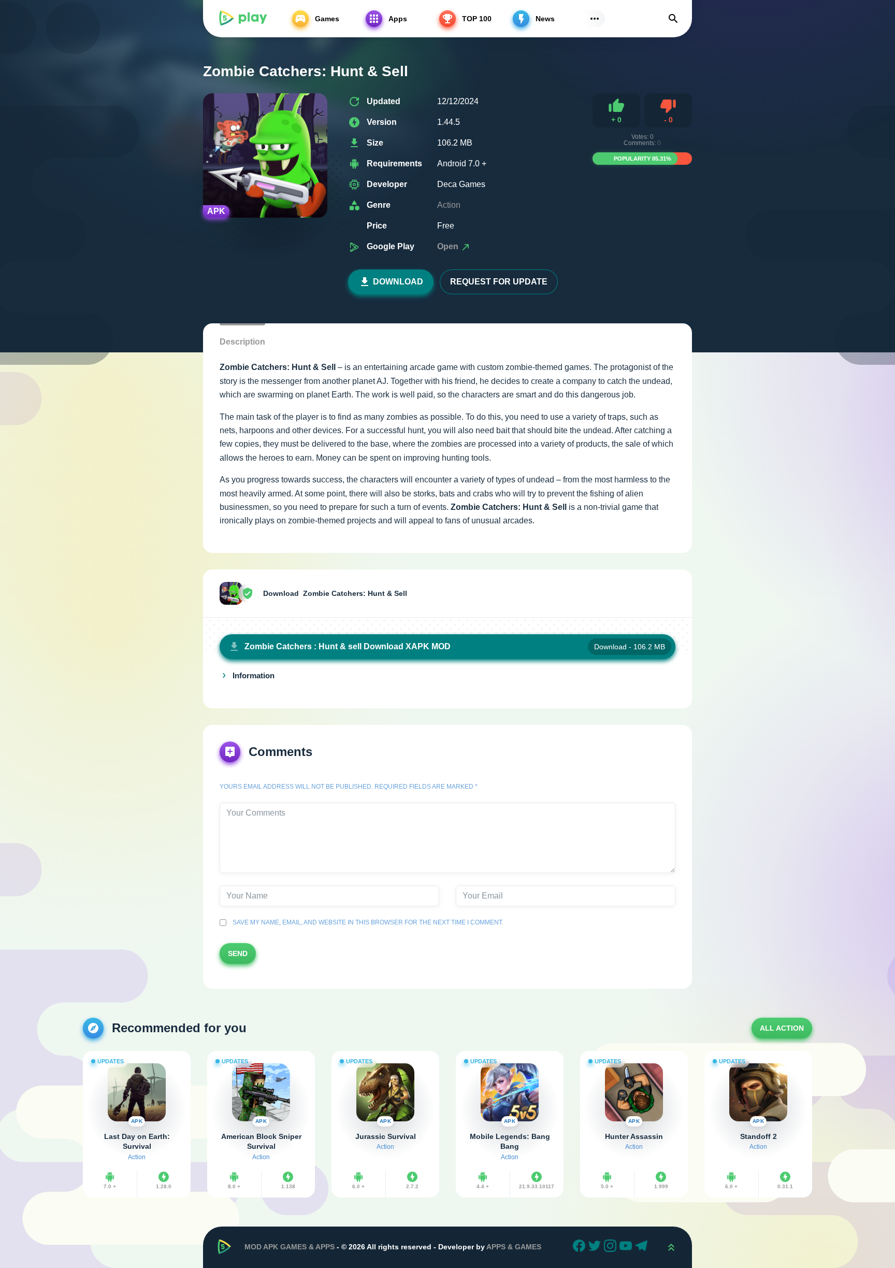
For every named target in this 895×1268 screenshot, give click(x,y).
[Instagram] (611, 1247)
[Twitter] (596, 1247)
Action (448, 205)
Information (254, 676)
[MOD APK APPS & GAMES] (242, 18)
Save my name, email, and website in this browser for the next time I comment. (366, 922)
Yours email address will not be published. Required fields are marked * (349, 786)
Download (398, 281)
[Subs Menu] (594, 18)
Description (242, 341)
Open (448, 246)
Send (238, 953)
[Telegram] (643, 1247)
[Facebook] (580, 1247)
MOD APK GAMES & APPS (289, 1247)
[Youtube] (627, 1247)
